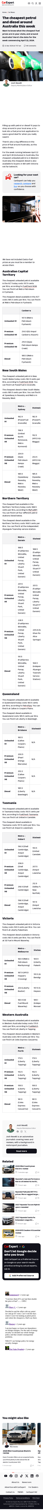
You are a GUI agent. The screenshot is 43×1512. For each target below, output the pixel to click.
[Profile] (36, 3)
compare (27, 183)
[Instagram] (16, 1475)
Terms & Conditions (23, 1498)
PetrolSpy (27, 705)
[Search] (32, 3)
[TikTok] (21, 1475)
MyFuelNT (32, 510)
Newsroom (26, 1482)
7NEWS (20, 1492)
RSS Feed (36, 1498)
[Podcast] (37, 1475)
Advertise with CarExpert (15, 1487)
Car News (11, 12)
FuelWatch (33, 1026)
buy (15, 186)
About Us (15, 1482)
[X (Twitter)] (26, 1475)
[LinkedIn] (32, 1475)
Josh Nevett (16, 83)
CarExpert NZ (31, 1492)
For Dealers (33, 1487)
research (18, 183)
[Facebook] (11, 1475)
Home (4, 12)
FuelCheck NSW (29, 286)
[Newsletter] (29, 3)
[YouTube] (5, 1475)
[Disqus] (21, 1321)
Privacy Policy (8, 1498)
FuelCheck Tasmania (28, 814)
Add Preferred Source (23, 1275)
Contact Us (10, 1492)
